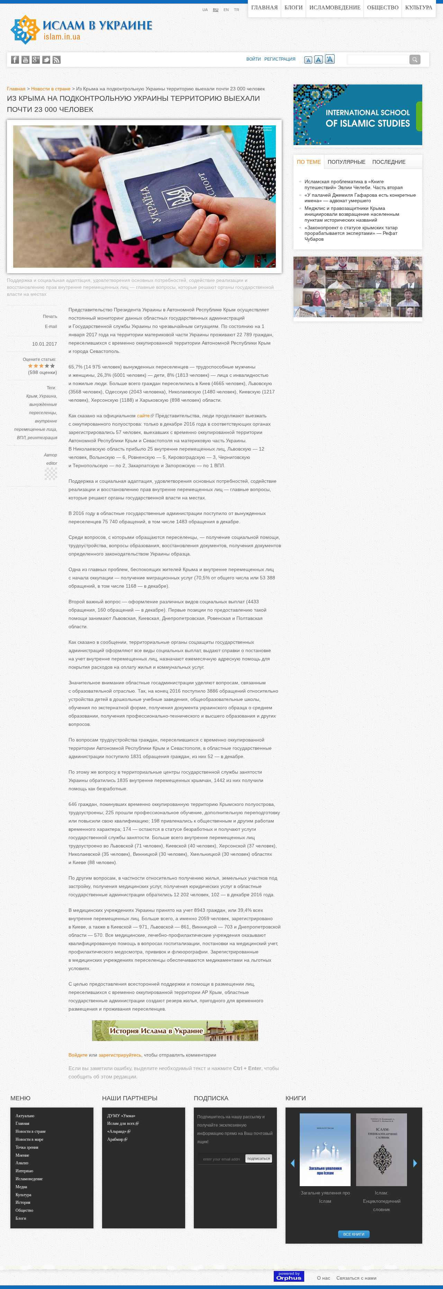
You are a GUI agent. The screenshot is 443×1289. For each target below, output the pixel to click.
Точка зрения (27, 1147)
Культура (419, 7)
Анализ (22, 1163)
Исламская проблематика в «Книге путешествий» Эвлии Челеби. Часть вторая (354, 184)
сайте (143, 415)
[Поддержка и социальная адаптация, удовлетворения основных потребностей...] (144, 266)
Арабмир (115, 1139)
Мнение (22, 1155)
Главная (264, 7)
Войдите (78, 1055)
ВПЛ (21, 437)
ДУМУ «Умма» (121, 1115)
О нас (323, 1278)
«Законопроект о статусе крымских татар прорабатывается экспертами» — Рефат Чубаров (351, 233)
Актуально (25, 1115)
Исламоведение (335, 7)
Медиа (21, 1186)
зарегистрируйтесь (120, 1055)
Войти (253, 59)
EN (226, 10)
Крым (31, 396)
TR (236, 10)
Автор (50, 455)
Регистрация (280, 59)
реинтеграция (42, 437)
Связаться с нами (356, 1278)
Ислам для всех (121, 1123)
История (23, 1202)
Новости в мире (29, 1139)
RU (215, 10)
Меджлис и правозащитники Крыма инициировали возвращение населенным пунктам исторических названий (352, 214)
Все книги (353, 1234)
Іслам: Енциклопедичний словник (381, 1201)
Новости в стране (51, 88)
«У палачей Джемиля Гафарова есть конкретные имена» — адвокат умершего (360, 198)
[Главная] (81, 30)
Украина (47, 396)
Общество (383, 7)
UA (205, 10)
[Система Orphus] (289, 1280)
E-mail (51, 326)
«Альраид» (116, 1131)
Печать (50, 316)
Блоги (293, 7)
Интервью (24, 1170)
